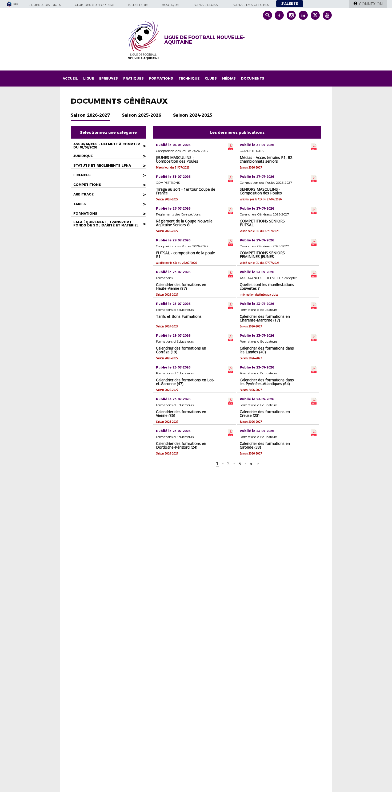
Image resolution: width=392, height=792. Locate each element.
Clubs (211, 78)
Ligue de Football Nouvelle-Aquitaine (204, 39)
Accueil (70, 78)
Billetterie (138, 4)
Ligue (88, 78)
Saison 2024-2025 (192, 115)
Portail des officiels (250, 4)
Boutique (170, 4)
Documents (252, 78)
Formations (161, 78)
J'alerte (289, 4)
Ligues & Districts (45, 4)
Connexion (371, 4)
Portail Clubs (205, 4)
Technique (188, 78)
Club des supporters (94, 4)
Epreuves (108, 78)
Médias (229, 78)
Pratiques (133, 78)
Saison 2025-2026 (141, 115)
